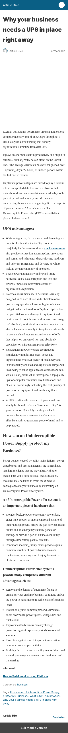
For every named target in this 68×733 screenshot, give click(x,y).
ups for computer (54, 248)
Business (22, 684)
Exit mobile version (34, 728)
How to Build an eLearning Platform (25, 676)
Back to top (59, 717)
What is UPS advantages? (45, 695)
